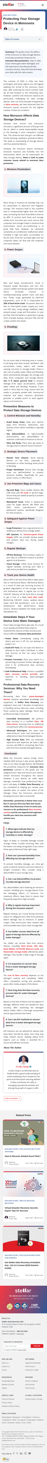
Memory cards (32, 949)
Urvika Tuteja (11, 30)
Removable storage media (15, 952)
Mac (41, 946)
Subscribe (37, 1346)
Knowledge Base (8, 1381)
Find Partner (30, 1384)
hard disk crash (35, 597)
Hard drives (26, 946)
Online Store (30, 1366)
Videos (4, 1388)
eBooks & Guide (8, 1384)
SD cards (24, 493)
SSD (35, 946)
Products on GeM (31, 1370)
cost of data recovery (18, 975)
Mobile (12, 949)
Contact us (6, 1366)
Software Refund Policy (10, 1406)
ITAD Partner (30, 1388)
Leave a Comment (11, 1098)
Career (4, 1370)
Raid (6, 949)
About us (5, 1363)
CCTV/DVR (20, 949)
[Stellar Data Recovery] (8, 4)
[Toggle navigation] (42, 5)
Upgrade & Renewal (32, 1363)
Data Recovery (10, 15)
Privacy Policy (7, 1403)
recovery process (35, 727)
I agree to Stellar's (16, 1350)
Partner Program (31, 1381)
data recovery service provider (21, 674)
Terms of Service (8, 1399)
